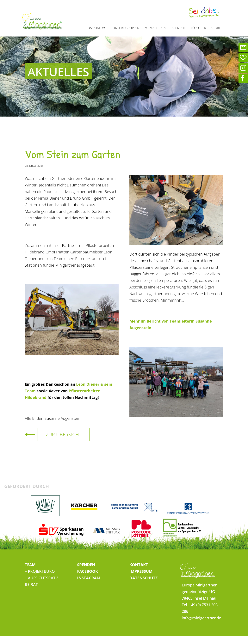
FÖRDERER (198, 28)
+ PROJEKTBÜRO (40, 571)
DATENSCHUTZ (143, 577)
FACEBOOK (87, 571)
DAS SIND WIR (98, 28)
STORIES (217, 28)
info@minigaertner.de (201, 618)
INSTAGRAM (88, 577)
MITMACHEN (154, 28)
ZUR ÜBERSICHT (63, 434)
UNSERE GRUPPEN (126, 28)
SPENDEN (179, 28)
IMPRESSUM (140, 571)
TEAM (30, 564)
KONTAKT (138, 564)
